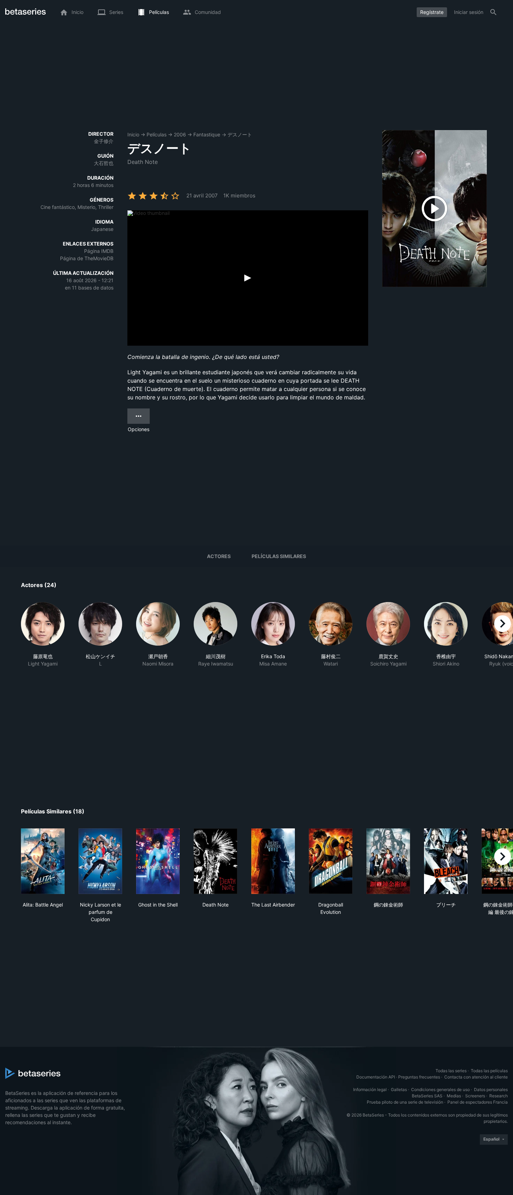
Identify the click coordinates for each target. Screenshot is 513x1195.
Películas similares (279, 556)
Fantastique (206, 134)
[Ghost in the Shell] (158, 861)
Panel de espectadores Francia (477, 1102)
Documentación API (375, 1077)
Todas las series (451, 1070)
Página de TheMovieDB (86, 258)
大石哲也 (103, 163)
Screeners (475, 1095)
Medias (454, 1095)
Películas (156, 134)
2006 (180, 134)
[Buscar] (493, 12)
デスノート (240, 134)
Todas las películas (489, 1070)
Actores (219, 556)
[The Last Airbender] (273, 861)
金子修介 (103, 141)
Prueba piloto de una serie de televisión (405, 1102)
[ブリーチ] (446, 861)
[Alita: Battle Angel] (43, 861)
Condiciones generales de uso (440, 1089)
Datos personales (491, 1089)
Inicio (133, 134)
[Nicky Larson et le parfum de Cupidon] (100, 861)
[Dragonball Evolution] (330, 861)
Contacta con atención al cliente (476, 1077)
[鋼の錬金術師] (388, 861)
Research (498, 1095)
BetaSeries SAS (427, 1095)
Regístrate (432, 12)
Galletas (399, 1089)
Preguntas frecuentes (419, 1077)
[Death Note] (215, 861)
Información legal (370, 1089)
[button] (43, 638)
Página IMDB (98, 251)
